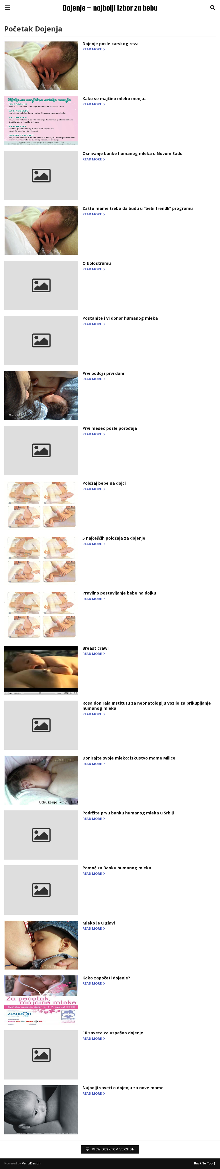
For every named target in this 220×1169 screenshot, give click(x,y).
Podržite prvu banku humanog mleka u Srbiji (128, 813)
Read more (92, 49)
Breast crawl (95, 648)
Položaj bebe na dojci (104, 483)
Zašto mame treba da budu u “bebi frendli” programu (137, 208)
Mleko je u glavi (98, 923)
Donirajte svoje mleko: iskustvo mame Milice (128, 758)
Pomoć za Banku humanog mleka (116, 867)
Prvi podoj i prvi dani (103, 373)
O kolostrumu (96, 263)
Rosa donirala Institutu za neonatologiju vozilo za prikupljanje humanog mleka (146, 705)
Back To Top (203, 1163)
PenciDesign (31, 1163)
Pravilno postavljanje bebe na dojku (119, 593)
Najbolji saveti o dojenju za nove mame (123, 1087)
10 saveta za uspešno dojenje (112, 1032)
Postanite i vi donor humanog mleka (120, 318)
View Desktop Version (113, 1149)
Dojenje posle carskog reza (110, 43)
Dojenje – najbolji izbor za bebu (110, 8)
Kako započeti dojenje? (106, 978)
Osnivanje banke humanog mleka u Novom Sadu (132, 153)
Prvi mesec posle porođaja (109, 428)
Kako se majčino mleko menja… (115, 98)
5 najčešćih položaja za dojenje (113, 538)
